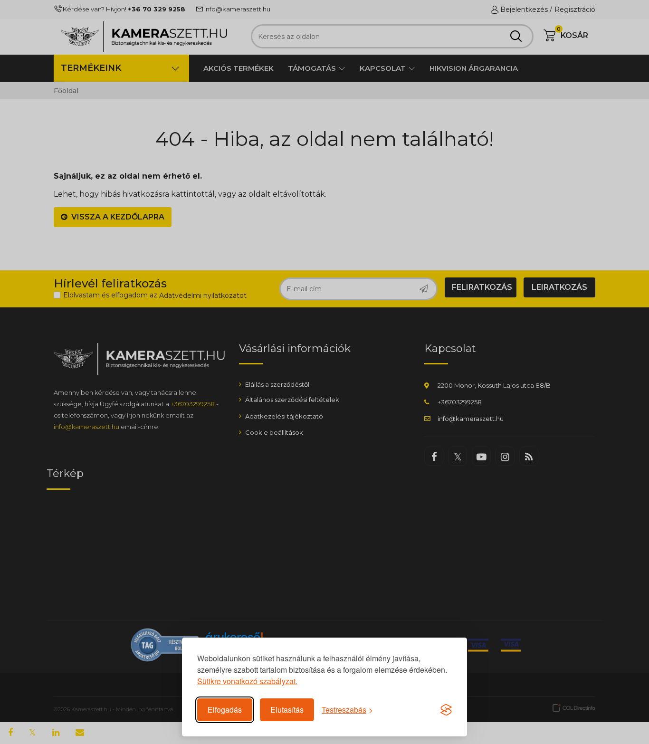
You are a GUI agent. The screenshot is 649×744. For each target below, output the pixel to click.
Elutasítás (287, 709)
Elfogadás (225, 709)
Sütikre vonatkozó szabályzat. (247, 681)
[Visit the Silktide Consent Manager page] (446, 709)
